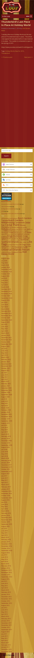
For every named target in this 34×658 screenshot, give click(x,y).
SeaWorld (24, 239)
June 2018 (4, 452)
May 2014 (4, 559)
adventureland (5, 218)
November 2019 (6, 417)
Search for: (4, 148)
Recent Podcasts (6, 201)
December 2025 (6, 269)
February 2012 (6, 619)
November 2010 (6, 651)
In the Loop (6, 16)
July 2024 (4, 302)
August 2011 (5, 632)
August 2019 (5, 423)
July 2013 (4, 581)
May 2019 (4, 430)
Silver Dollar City (24, 242)
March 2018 (5, 458)
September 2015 (6, 524)
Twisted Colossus (10, 248)
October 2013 (5, 575)
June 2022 (4, 351)
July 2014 (4, 555)
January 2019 (5, 438)
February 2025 (6, 289)
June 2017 (4, 478)
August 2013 (5, 579)
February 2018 (6, 460)
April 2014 (4, 561)
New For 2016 (9, 240)
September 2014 (6, 550)
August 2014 (5, 553)
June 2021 (4, 375)
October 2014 (5, 548)
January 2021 (5, 386)
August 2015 (5, 526)
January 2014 (5, 568)
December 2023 (6, 313)
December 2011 (6, 623)
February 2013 (6, 592)
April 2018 (4, 456)
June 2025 (4, 280)
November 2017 (6, 467)
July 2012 (4, 608)
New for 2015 (19, 51)
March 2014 (5, 564)
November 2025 (6, 272)
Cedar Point (12, 225)
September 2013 (6, 577)
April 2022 (4, 355)
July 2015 (4, 528)
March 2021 (5, 381)
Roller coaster (16, 240)
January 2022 (5, 362)
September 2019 (6, 421)
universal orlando (21, 248)
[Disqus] (17, 81)
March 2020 (5, 408)
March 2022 (5, 357)
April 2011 (4, 640)
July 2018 (4, 449)
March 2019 (5, 434)
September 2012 (6, 603)
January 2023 (5, 335)
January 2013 (5, 594)
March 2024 (5, 309)
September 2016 (6, 498)
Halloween (7, 231)
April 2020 (4, 406)
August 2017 (5, 474)
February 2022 (6, 359)
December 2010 (6, 649)
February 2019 (6, 436)
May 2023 (4, 329)
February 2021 (6, 384)
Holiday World (9, 51)
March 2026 (5, 265)
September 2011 (6, 630)
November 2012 (6, 599)
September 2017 (6, 471)
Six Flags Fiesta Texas (13, 244)
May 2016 (4, 507)
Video (20, 252)
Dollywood (6, 229)
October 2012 (5, 601)
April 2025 (4, 285)
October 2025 (5, 274)
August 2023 (5, 322)
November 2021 (6, 366)
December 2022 (6, 338)
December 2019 (6, 414)
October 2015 (5, 522)
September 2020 (6, 395)
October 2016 (5, 496)
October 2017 (5, 469)
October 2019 (5, 419)
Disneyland (6, 227)
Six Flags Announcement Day (8, 209)
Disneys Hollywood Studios (19, 227)
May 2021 (4, 377)
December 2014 (6, 544)
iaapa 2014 (4, 234)
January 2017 (5, 489)
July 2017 (4, 476)
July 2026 (4, 261)
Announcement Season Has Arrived (10, 204)
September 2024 (6, 298)
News (3, 30)
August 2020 (5, 397)
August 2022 (5, 346)
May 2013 (4, 586)
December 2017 (6, 465)
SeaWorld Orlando (10, 241)
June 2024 (4, 305)
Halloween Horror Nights (20, 231)
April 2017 (4, 482)
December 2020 (6, 388)
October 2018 (5, 443)
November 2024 (6, 294)
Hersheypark (5, 232)
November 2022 (6, 340)
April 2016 (4, 509)
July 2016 (4, 502)
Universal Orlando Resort (15, 249)
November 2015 (6, 520)
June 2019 (4, 428)
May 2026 (4, 263)
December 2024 (6, 291)
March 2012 (5, 616)
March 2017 (5, 485)
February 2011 (6, 645)
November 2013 (6, 572)
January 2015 (5, 542)
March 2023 (5, 333)
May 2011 (4, 638)
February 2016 (6, 513)
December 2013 (6, 570)
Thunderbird (5, 53)
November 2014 (6, 546)
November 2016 (6, 493)
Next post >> (28, 57)
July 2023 (4, 324)
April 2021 (4, 379)
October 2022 (5, 342)
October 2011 (5, 627)
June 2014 (4, 557)
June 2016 (4, 504)
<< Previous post (6, 57)
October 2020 (5, 392)
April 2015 (4, 535)
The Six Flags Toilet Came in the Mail (10, 213)
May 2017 (4, 480)
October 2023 (5, 318)
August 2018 (5, 447)
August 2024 (5, 300)
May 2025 (4, 283)
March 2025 (5, 287)
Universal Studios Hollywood (9, 252)
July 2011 (4, 634)
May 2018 (4, 454)
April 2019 (4, 432)
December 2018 (6, 441)
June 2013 (4, 583)
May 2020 (4, 403)
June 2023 (4, 327)
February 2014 (6, 566)
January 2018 (5, 463)
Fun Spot (27, 229)
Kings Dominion (15, 235)
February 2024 (6, 311)
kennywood (18, 234)
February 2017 (6, 487)
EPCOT (21, 229)
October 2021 (5, 368)
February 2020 (6, 410)
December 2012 (6, 597)
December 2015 (6, 518)
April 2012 (4, 614)
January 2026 (5, 267)
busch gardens (14, 218)
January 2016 (5, 515)
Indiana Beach (10, 234)
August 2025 (5, 276)
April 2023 (4, 331)
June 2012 (4, 610)
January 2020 (5, 412)
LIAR (2, 211)
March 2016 (5, 511)
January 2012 (5, 621)
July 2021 (4, 373)
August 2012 (5, 605)
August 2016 (5, 500)
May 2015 (4, 533)
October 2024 (5, 296)
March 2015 (5, 537)
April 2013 (4, 588)
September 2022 (6, 344)
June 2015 (4, 531)
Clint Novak (26, 28)
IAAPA (29, 232)
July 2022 (4, 349)
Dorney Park (14, 229)
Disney (22, 225)
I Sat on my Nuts (5, 206)
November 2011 (6, 625)
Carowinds (19, 222)
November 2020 (6, 390)
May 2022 (4, 353)
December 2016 (6, 491)
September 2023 (6, 320)
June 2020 (4, 401)
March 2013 (5, 590)
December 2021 (6, 364)
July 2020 (4, 399)
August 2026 (5, 258)
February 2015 (6, 539)
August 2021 (5, 370)
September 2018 (6, 445)
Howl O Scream (22, 232)
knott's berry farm (14, 238)
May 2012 (4, 612)
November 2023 (6, 316)
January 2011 (5, 647)
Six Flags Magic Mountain (16, 246)
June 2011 (4, 636)
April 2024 (4, 307)
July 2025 (4, 278)
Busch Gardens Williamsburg (12, 221)
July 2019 (4, 425)
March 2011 (5, 643)
